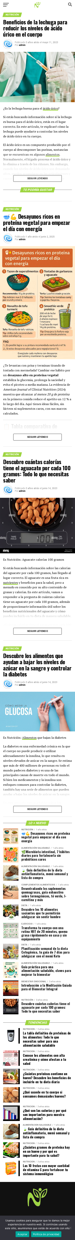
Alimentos (29, 737)
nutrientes (10, 582)
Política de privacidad (46, 1234)
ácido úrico (50, 108)
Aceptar (22, 1234)
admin (22, 45)
